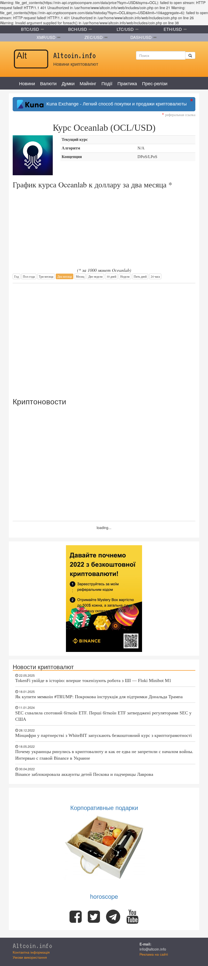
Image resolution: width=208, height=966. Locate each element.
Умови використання (30, 957)
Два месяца (64, 276)
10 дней (111, 276)
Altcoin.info (32, 945)
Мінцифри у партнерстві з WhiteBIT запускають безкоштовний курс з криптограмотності (103, 735)
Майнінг (88, 83)
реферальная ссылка (178, 114)
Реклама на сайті (154, 954)
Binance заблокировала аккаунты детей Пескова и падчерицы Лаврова (84, 774)
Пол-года (29, 276)
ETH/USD (173, 29)
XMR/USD (46, 37)
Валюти (48, 83)
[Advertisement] (104, 337)
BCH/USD (77, 29)
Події (106, 83)
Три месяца (46, 276)
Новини (27, 83)
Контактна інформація (31, 952)
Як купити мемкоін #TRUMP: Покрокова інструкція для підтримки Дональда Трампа (99, 696)
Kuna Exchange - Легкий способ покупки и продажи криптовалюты (115, 103)
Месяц (80, 276)
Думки (68, 83)
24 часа (155, 276)
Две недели (95, 276)
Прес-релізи (154, 83)
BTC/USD (30, 29)
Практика (127, 83)
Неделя (125, 276)
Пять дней (140, 276)
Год (16, 276)
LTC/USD (125, 29)
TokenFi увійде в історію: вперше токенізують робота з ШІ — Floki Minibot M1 (93, 680)
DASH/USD (141, 37)
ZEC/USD (93, 37)
